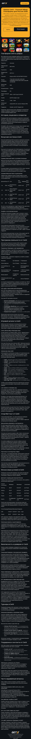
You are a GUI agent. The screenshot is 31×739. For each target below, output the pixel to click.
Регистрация (25, 3)
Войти (8, 29)
